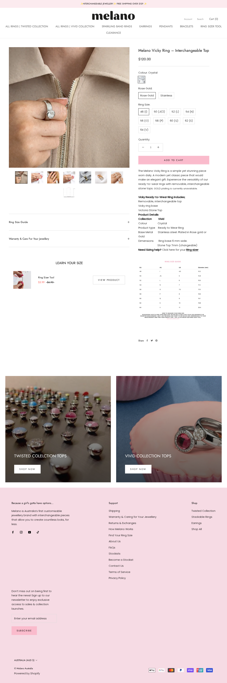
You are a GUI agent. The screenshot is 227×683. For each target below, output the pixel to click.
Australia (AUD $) (24, 660)
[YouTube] (29, 532)
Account (188, 19)
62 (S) (189, 120)
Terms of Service (119, 572)
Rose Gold (147, 95)
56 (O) (144, 120)
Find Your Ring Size (120, 535)
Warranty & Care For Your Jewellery (29, 239)
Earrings (197, 523)
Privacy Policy (117, 578)
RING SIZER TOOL (211, 26)
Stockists (114, 553)
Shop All (197, 529)
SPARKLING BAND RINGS (117, 26)
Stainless (166, 95)
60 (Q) (174, 120)
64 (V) (144, 129)
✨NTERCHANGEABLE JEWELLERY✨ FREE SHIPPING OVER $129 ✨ (114, 3)
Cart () (213, 19)
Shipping (114, 511)
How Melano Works (121, 529)
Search (200, 19)
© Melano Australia (23, 668)
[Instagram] (21, 532)
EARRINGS (145, 26)
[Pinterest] (156, 340)
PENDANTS (166, 26)
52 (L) (175, 111)
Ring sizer (192, 249)
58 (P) (159, 120)
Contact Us (116, 566)
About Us (115, 541)
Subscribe (24, 630)
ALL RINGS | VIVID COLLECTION (75, 26)
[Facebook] (147, 340)
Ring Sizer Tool (46, 277)
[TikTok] (38, 532)
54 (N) (190, 111)
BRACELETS (186, 26)
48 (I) (143, 111)
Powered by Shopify (27, 673)
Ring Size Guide (18, 222)
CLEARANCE (113, 33)
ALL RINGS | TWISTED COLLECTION (26, 26)
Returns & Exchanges (122, 523)
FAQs (112, 547)
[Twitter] (152, 340)
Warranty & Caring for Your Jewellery (132, 517)
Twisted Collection (203, 511)
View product (109, 280)
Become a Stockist (121, 560)
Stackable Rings (202, 517)
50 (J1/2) (159, 111)
